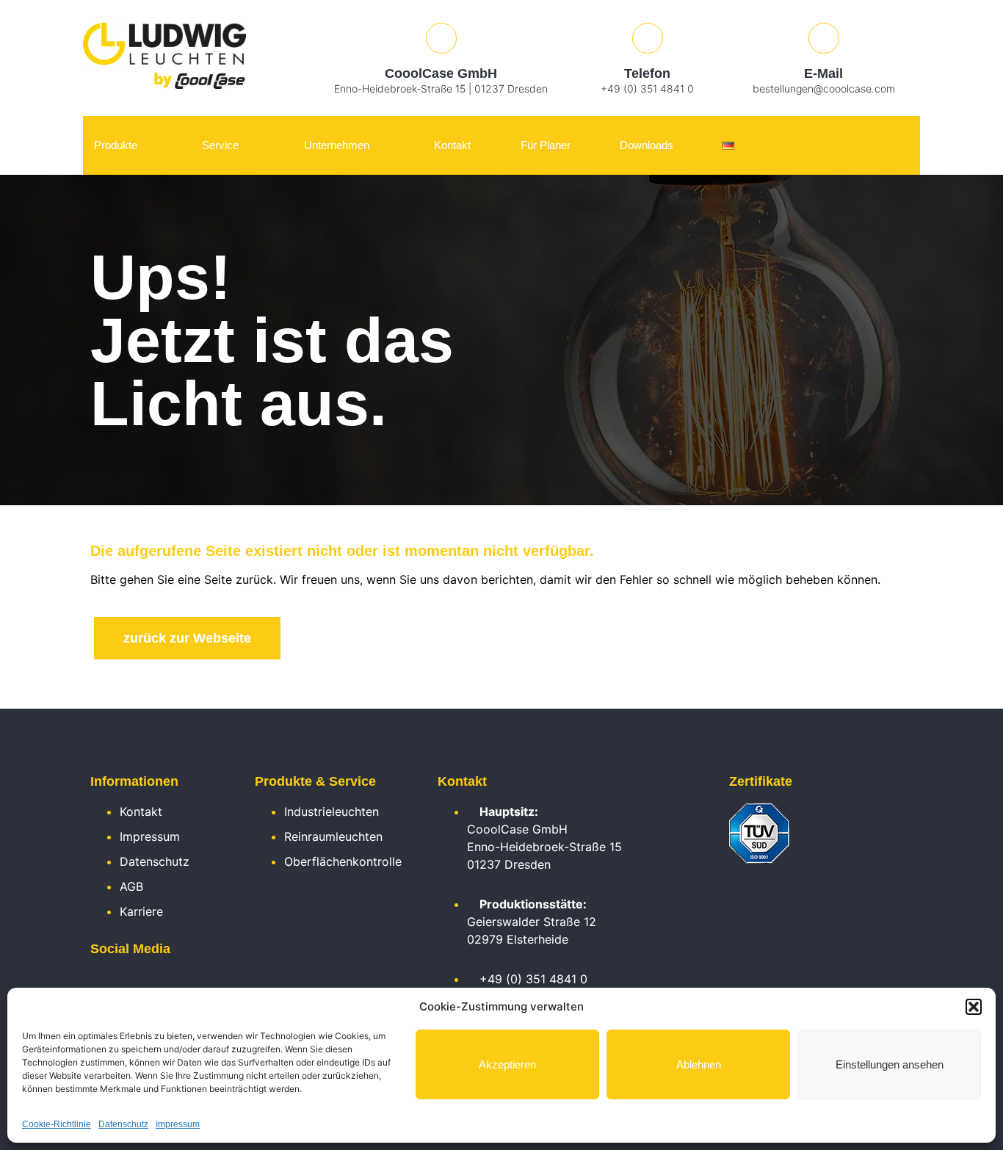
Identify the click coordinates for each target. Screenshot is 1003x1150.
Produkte (115, 145)
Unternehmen (336, 145)
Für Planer (546, 145)
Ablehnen (698, 1064)
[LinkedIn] (97, 982)
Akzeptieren (507, 1064)
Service (220, 145)
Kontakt (452, 145)
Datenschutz (123, 1124)
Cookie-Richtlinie (56, 1124)
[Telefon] (647, 38)
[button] (973, 1006)
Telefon (647, 73)
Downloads (646, 145)
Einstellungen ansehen (890, 1064)
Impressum (178, 1124)
